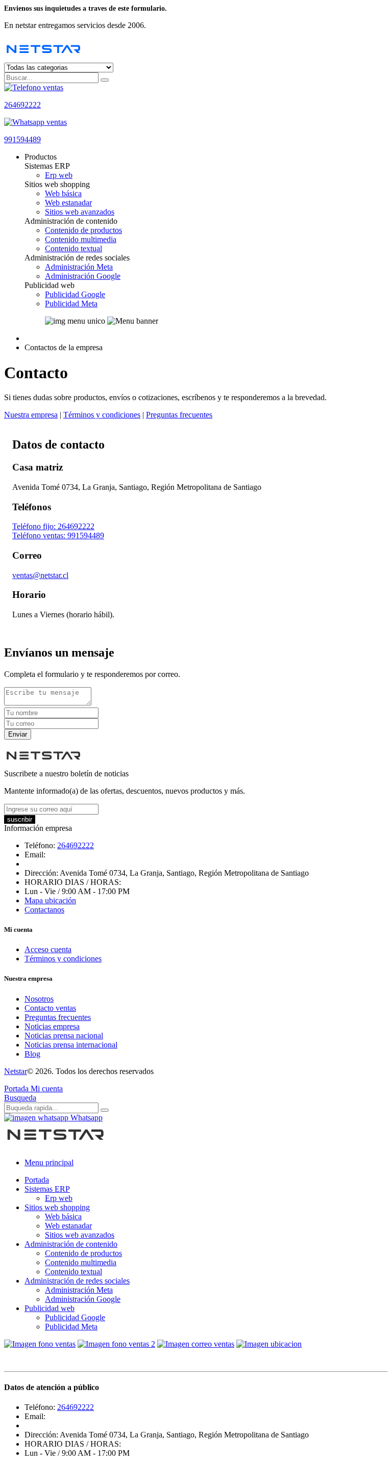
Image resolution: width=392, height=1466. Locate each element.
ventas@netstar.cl (40, 575)
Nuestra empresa (31, 414)
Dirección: (41, 873)
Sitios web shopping (57, 1207)
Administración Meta (79, 267)
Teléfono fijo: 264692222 (53, 526)
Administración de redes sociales (77, 1280)
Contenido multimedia (80, 239)
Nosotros (39, 998)
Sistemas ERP (47, 1189)
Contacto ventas (50, 1008)
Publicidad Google (75, 294)
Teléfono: (39, 845)
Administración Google (82, 276)
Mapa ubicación (50, 900)
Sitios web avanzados (79, 211)
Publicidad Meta (71, 303)
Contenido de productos (83, 230)
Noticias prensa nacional (63, 1035)
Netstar (15, 1071)
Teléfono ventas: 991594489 (58, 535)
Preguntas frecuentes (179, 414)
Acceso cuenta (47, 949)
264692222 (22, 104)
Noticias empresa (52, 1026)
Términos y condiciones (101, 414)
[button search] (105, 80)
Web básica (63, 193)
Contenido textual (73, 248)
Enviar (17, 734)
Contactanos (44, 909)
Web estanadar (68, 202)
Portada (36, 1179)
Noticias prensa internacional (70, 1044)
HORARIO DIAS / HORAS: (72, 882)
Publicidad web (49, 1308)
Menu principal (49, 1162)
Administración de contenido (70, 1244)
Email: (34, 854)
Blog (32, 1054)
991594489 (22, 139)
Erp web (58, 175)
